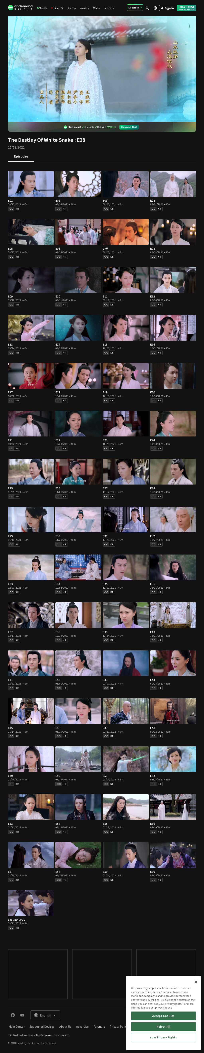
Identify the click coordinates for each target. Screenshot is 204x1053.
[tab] (21, 156)
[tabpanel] (102, 551)
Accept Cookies (163, 1016)
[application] (102, 69)
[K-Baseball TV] (135, 7)
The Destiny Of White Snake (40, 139)
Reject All (163, 1026)
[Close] (195, 982)
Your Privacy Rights (163, 1037)
